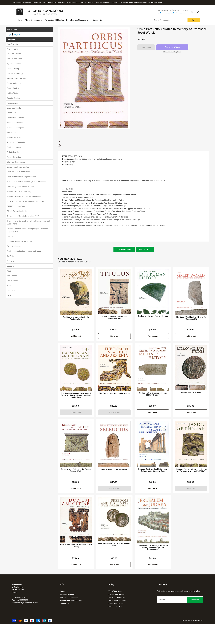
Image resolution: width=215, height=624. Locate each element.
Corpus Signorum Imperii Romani (20, 187)
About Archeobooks (33, 20)
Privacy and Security (116, 594)
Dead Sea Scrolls (14, 108)
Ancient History (13, 68)
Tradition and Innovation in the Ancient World (76, 318)
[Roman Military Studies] (191, 367)
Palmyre (10, 261)
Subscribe (194, 600)
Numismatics (12, 103)
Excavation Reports (15, 123)
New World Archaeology (16, 78)
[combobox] (176, 20)
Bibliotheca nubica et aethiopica (19, 241)
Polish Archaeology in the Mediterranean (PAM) (26, 201)
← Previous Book (124, 249)
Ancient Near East (14, 59)
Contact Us (97, 20)
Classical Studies (14, 54)
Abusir (9, 271)
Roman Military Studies (191, 392)
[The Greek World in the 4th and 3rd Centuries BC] (191, 292)
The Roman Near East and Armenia (114, 393)
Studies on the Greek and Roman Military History (152, 394)
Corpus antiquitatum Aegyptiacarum (21, 177)
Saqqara (10, 266)
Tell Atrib (10, 256)
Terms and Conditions (117, 600)
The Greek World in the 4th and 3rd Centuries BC (191, 318)
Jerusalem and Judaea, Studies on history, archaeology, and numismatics (153, 548)
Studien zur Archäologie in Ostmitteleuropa (24, 251)
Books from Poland (115, 604)
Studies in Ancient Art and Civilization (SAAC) (25, 196)
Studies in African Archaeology (19, 191)
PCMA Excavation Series (17, 211)
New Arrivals (12, 44)
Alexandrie (11, 290)
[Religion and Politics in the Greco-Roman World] (76, 444)
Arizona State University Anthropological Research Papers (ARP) (27, 230)
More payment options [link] (172, 52)
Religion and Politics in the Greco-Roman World (76, 470)
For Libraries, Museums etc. (78, 20)
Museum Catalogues (15, 127)
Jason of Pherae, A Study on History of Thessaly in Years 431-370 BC (191, 470)
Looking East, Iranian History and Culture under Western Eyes (152, 470)
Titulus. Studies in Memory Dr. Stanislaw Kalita (114, 317)
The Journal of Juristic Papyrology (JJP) (23, 216)
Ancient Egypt (12, 49)
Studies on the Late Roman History (153, 316)
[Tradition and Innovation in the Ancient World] (76, 292)
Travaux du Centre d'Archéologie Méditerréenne (26, 182)
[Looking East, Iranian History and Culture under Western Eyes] (153, 444)
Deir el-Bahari (12, 281)
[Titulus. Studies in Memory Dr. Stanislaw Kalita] (114, 291)
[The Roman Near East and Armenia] (114, 368)
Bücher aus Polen (115, 607)
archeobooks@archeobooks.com (172, 13)
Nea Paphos (12, 276)
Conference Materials (15, 118)
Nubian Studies (13, 93)
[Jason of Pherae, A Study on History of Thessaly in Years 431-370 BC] (191, 444)
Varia (9, 295)
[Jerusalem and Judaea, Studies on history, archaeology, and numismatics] (153, 520)
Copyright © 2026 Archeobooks (192, 621)
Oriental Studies (13, 98)
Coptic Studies (13, 88)
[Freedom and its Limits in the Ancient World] (114, 519)
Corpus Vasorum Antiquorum (18, 172)
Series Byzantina (14, 157)
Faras (9, 285)
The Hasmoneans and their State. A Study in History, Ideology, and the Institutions (76, 395)
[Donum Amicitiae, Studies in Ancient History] (76, 520)
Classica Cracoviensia (16, 162)
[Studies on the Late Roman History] (153, 291)
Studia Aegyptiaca (14, 137)
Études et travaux (14, 147)
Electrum (10, 236)
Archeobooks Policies (116, 597)
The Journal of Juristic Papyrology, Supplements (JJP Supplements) (28, 222)
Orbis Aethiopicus (14, 246)
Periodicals (11, 113)
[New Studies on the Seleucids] (114, 444)
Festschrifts (11, 132)
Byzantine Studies (14, 63)
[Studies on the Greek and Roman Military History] (153, 368)
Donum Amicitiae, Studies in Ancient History (76, 546)
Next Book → (144, 249)
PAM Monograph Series (16, 206)
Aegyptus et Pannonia (16, 142)
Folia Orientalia (13, 152)
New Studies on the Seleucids (114, 469)
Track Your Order (115, 591)
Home (20, 20)
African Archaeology (15, 73)
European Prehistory (15, 83)
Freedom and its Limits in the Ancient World (114, 544)
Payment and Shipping (54, 20)
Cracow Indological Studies (18, 167)
